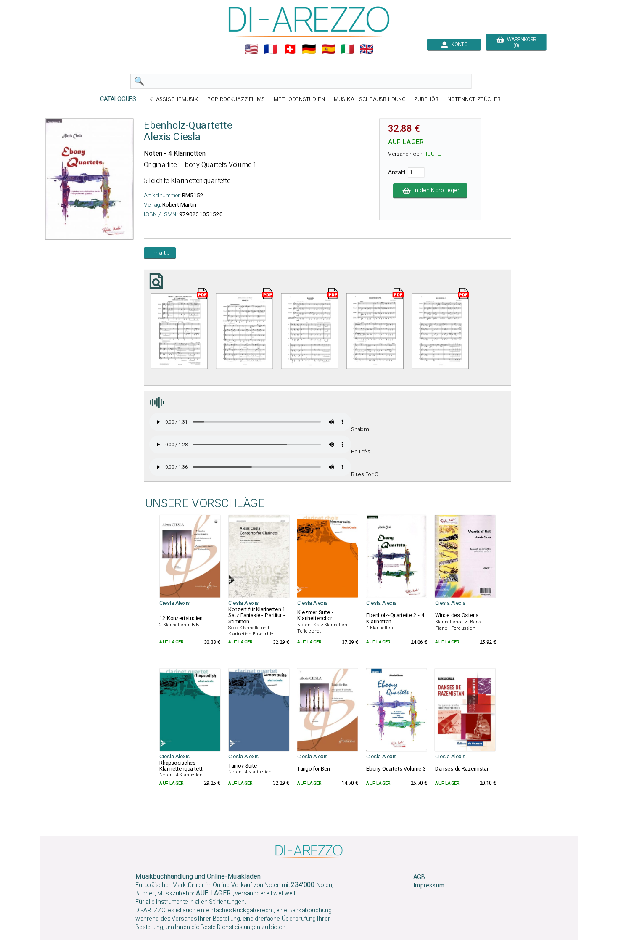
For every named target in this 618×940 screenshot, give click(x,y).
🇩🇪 (309, 49)
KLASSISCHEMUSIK (174, 99)
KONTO (458, 44)
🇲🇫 (271, 49)
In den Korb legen (435, 190)
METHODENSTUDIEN (299, 99)
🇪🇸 (328, 49)
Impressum (428, 885)
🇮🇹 (347, 49)
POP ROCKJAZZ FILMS (236, 99)
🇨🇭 (290, 49)
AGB (419, 877)
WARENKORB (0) (520, 42)
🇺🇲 (251, 49)
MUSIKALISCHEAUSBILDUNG (369, 99)
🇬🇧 (366, 49)
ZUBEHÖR (426, 99)
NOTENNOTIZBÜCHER (474, 99)
